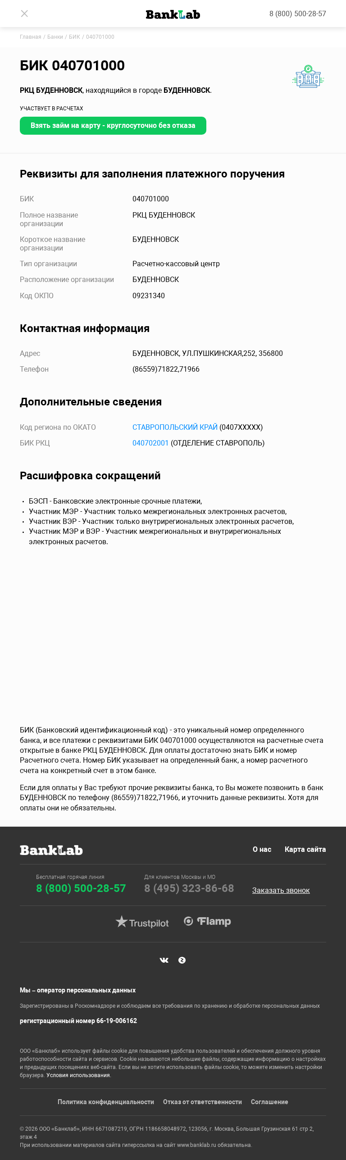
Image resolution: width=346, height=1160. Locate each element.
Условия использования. (78, 1075)
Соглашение (269, 1101)
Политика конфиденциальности (106, 1101)
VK (163, 960)
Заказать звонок (281, 890)
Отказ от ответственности (202, 1101)
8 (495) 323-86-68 (189, 888)
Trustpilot (141, 921)
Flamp (207, 921)
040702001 (150, 443)
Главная (30, 37)
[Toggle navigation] (24, 13)
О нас (262, 849)
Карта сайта (305, 849)
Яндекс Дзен (182, 960)
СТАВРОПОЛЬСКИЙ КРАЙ (175, 427)
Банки (55, 37)
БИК (74, 37)
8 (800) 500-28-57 (297, 13)
